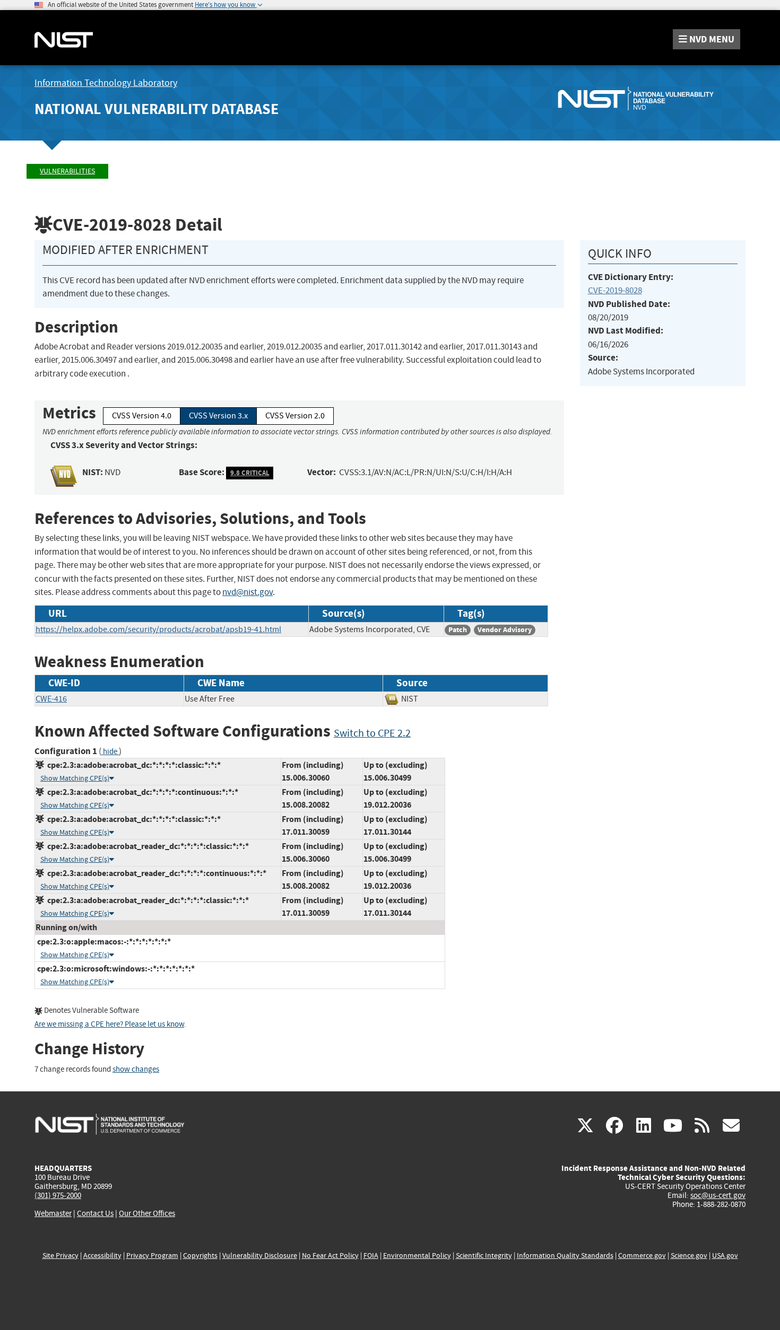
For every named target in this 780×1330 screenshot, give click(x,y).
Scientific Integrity (484, 1255)
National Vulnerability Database (156, 109)
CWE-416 (51, 699)
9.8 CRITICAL (250, 472)
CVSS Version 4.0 (141, 415)
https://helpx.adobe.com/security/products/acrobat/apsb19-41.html (158, 629)
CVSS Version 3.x (218, 415)
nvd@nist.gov (247, 592)
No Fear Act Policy (330, 1255)
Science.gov (689, 1255)
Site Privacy (60, 1255)
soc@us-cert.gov (718, 1195)
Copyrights (200, 1255)
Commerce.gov (642, 1255)
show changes (135, 1069)
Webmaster (53, 1213)
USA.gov (725, 1255)
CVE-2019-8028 (615, 290)
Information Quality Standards (565, 1255)
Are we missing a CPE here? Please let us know (109, 1024)
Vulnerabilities (67, 171)
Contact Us (95, 1213)
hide (110, 752)
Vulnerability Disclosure (259, 1255)
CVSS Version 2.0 (295, 415)
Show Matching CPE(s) (74, 778)
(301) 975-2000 (57, 1195)
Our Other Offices (147, 1213)
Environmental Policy (417, 1255)
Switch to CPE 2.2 (372, 733)
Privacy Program (152, 1255)
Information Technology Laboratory (105, 83)
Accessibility (102, 1255)
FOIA (370, 1255)
